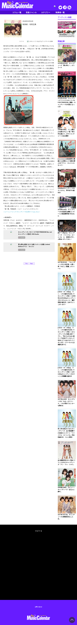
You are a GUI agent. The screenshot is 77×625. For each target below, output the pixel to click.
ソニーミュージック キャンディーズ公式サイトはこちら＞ (21, 212)
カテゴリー (45, 12)
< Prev (26, 263)
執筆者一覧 (60, 12)
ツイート (21, 41)
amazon (22, 237)
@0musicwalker (38, 538)
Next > (32, 263)
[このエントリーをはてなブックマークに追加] (40, 41)
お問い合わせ (38, 607)
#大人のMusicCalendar (8, 530)
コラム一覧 (16, 12)
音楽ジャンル (31, 12)
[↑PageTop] (72, 622)
